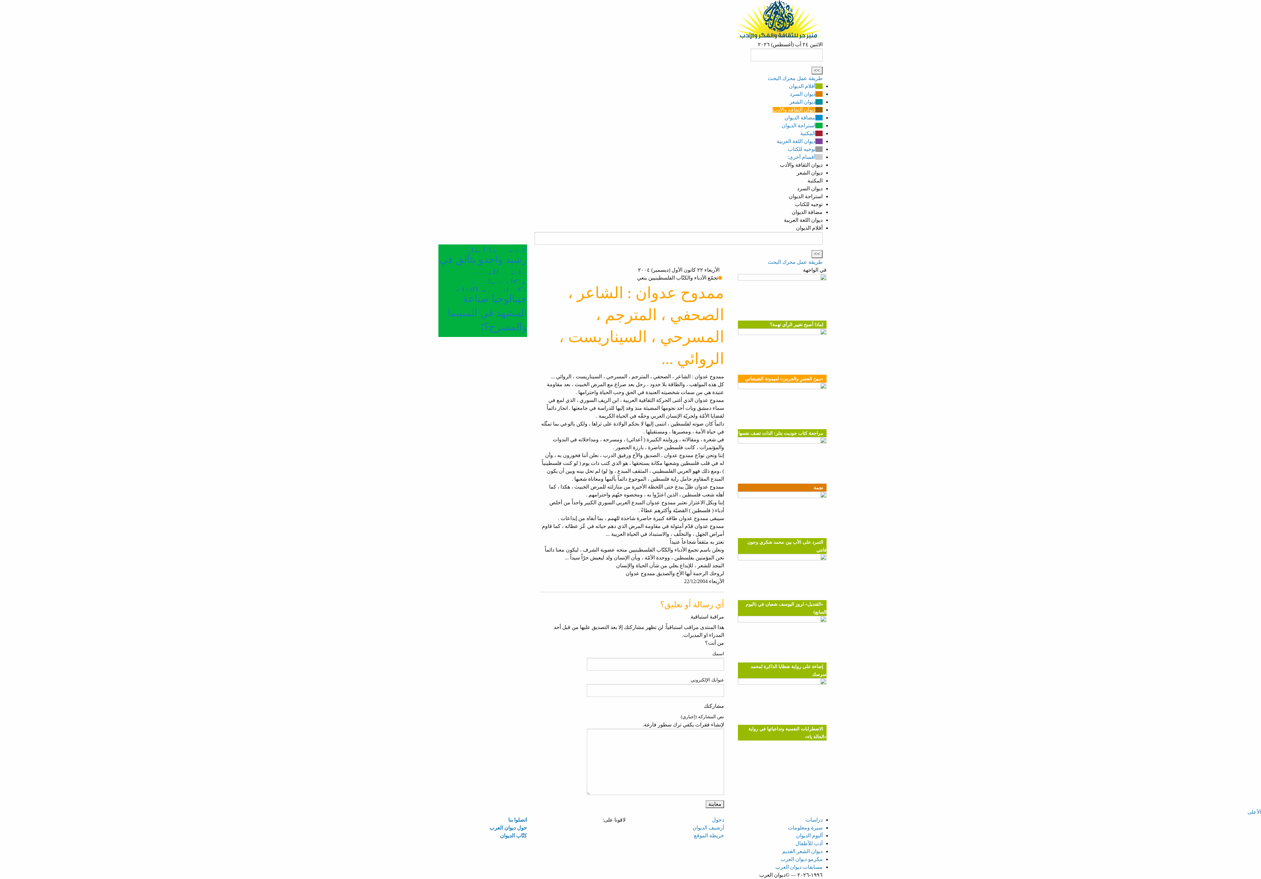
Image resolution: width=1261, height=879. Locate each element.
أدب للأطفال (809, 843)
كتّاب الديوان (513, 835)
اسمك (718, 653)
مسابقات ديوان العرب (799, 867)
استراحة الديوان (798, 125)
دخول (718, 820)
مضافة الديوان (800, 117)
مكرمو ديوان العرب (802, 859)
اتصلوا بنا (517, 820)
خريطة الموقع (709, 835)
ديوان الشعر (802, 102)
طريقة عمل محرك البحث (795, 78)
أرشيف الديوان (708, 827)
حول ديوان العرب (508, 827)
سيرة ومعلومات (805, 827)
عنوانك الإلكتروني (707, 680)
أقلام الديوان (802, 86)
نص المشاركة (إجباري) (702, 716)
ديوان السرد (802, 94)
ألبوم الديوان (809, 835)
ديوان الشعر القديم (802, 851)
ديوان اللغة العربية (796, 141)
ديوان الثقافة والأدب (794, 110)
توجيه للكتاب (801, 149)
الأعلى (1254, 812)
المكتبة (807, 133)
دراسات (814, 820)
